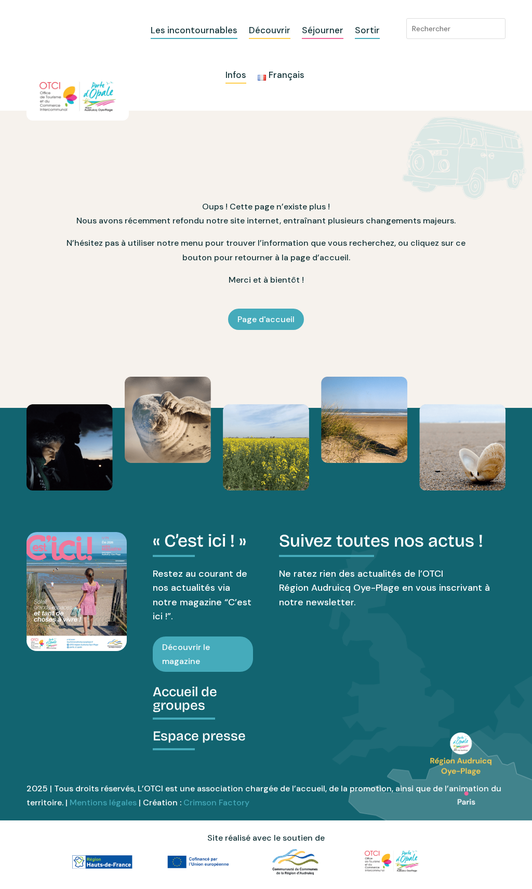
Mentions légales (103, 802)
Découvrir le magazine (186, 654)
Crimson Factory (216, 802)
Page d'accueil (266, 319)
